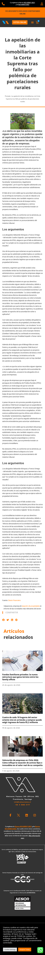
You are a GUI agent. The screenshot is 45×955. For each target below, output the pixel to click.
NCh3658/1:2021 (29, 3)
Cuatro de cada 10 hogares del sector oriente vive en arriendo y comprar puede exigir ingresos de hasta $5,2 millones (22, 720)
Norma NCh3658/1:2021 (23, 826)
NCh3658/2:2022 (23, 4)
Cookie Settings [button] (9, 949)
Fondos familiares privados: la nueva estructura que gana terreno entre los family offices (20, 677)
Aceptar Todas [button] (25, 949)
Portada (7, 96)
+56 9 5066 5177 (22, 805)
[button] (32, 22)
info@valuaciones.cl (22, 802)
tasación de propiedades (31, 606)
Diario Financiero (14, 600)
